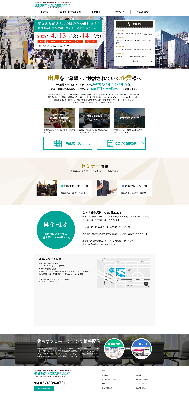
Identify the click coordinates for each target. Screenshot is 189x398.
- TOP (103, 371)
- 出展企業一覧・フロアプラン (110, 379)
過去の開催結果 (142, 12)
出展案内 (44, 12)
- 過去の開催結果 (106, 388)
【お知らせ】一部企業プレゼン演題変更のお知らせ (133, 49)
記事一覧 (134, 61)
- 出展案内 (104, 375)
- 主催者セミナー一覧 (142, 379)
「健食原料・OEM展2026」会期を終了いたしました (134, 34)
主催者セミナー (98, 12)
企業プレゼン (119, 12)
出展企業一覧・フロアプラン (70, 12)
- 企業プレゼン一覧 (141, 384)
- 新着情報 (138, 375)
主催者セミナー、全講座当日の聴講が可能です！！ (133, 56)
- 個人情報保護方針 (141, 388)
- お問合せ (104, 384)
